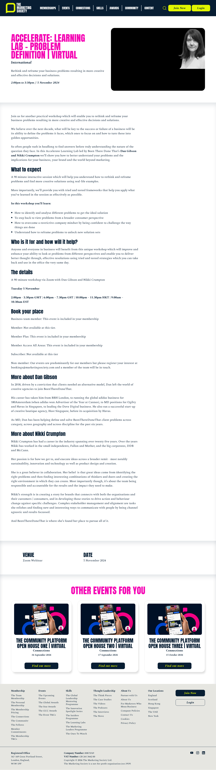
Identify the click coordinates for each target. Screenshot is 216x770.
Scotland (152, 699)
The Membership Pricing (20, 711)
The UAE (153, 712)
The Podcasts (100, 708)
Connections (83, 8)
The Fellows (17, 725)
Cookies (125, 719)
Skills (99, 8)
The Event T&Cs (47, 715)
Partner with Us (129, 695)
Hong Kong (154, 703)
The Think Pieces (102, 695)
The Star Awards (47, 706)
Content (149, 8)
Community (131, 8)
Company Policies (130, 710)
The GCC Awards (47, 710)
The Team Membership (17, 697)
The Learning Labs (76, 722)
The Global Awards (48, 702)
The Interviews (101, 712)
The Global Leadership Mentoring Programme (72, 700)
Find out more (41, 666)
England (152, 695)
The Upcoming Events (46, 697)
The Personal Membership (18, 704)
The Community (19, 720)
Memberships (48, 8)
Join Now (180, 8)
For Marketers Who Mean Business (131, 705)
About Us (126, 699)
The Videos (99, 703)
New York (153, 716)
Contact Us (127, 715)
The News (98, 716)
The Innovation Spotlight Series (74, 710)
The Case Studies (102, 699)
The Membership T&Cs (20, 737)
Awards (114, 8)
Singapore (153, 708)
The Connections (20, 716)
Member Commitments (18, 730)
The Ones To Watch (76, 733)
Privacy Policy (128, 723)
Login (201, 8)
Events (66, 8)
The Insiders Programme (72, 717)
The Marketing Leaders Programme (76, 728)
